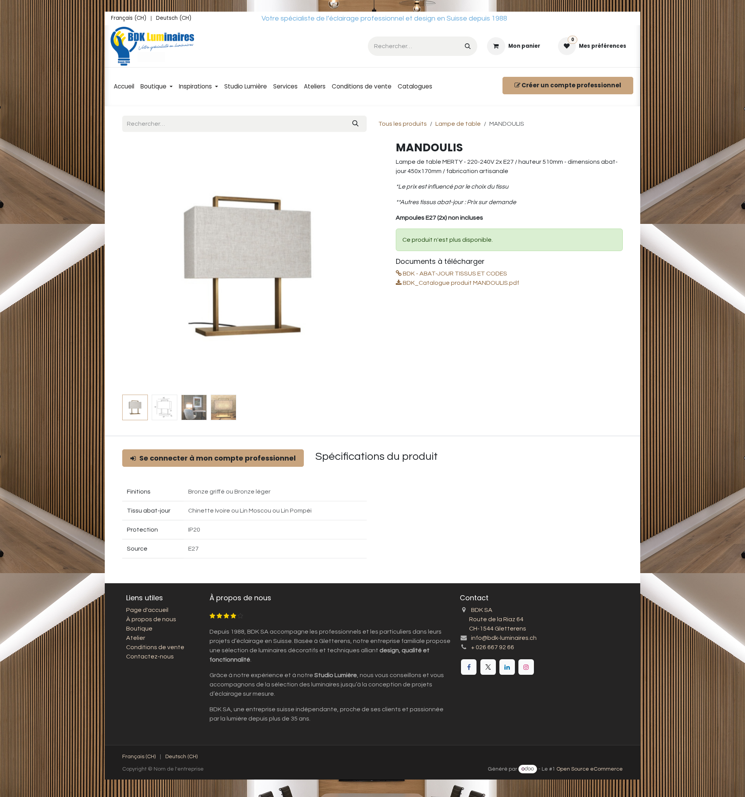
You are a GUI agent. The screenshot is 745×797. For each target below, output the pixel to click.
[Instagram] (526, 667)
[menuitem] (128, 18)
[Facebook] (468, 667)
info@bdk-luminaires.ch (504, 638)
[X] (488, 667)
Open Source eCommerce (589, 769)
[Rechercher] (467, 45)
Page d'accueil (147, 610)
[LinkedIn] (507, 667)
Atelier (135, 638)
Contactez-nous (150, 656)
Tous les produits (402, 124)
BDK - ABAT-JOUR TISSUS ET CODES (454, 273)
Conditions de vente (155, 647)
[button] (134, 266)
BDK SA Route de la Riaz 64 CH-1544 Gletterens (493, 619)
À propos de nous (151, 619)
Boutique (139, 628)
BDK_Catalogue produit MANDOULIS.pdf (460, 283)
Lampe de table (458, 124)
